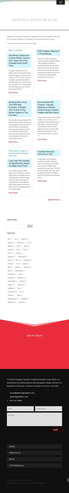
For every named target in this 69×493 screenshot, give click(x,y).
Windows (24, 298)
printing (11, 277)
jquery (25, 263)
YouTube (22, 302)
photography (19, 270)
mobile (18, 267)
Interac (11, 263)
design (11, 246)
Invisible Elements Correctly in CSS (46, 153)
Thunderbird (12, 291)
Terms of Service (53, 438)
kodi (10, 267)
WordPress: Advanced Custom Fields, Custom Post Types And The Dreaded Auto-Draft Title (19, 60)
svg (20, 288)
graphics (11, 256)
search (20, 43)
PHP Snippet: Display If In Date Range (48, 52)
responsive (21, 277)
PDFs (10, 270)
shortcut (23, 281)
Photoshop (12, 274)
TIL (22, 291)
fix (19, 249)
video (19, 295)
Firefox (11, 249)
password (27, 267)
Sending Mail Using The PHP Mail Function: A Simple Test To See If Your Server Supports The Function (18, 108)
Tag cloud (10, 43)
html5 (10, 260)
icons (18, 260)
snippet (11, 284)
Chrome (11, 242)
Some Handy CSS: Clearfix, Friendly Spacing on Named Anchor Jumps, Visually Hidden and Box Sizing (48, 107)
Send (55, 430)
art (16, 239)
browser (24, 239)
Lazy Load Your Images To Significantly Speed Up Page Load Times (19, 163)
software (21, 284)
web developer (13, 298)
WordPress (12, 302)
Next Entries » (55, 200)
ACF (10, 239)
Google (19, 253)
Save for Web (12, 281)
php (21, 274)
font (25, 249)
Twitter (11, 295)
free (10, 253)
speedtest (11, 288)
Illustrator (27, 260)
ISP (18, 263)
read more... (14, 93)
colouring (20, 242)
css (29, 242)
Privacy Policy (57, 436)
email (26, 246)
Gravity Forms (22, 256)
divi (19, 246)
